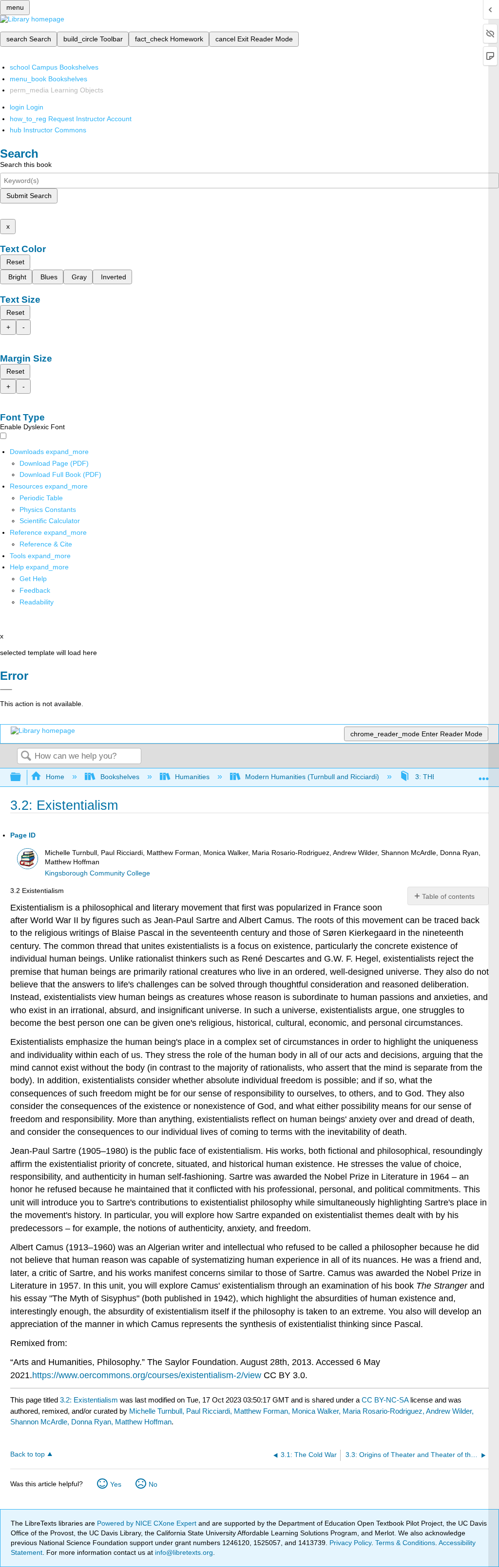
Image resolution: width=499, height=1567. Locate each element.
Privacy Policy (350, 1543)
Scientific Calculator (49, 521)
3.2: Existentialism (89, 1400)
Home (55, 777)
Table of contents (448, 896)
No (153, 1484)
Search (26, 756)
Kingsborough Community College (97, 873)
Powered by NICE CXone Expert (147, 1523)
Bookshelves (119, 777)
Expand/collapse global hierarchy (22, 777)
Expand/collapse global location (484, 774)
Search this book (26, 164)
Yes (115, 1484)
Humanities (192, 777)
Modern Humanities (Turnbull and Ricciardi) (312, 777)
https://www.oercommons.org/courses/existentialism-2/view (146, 1375)
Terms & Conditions (405, 1543)
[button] (34, 590)
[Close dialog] (6, 689)
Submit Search (29, 196)
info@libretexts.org (183, 1552)
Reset (15, 262)
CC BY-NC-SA (386, 1400)
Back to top (27, 1454)
